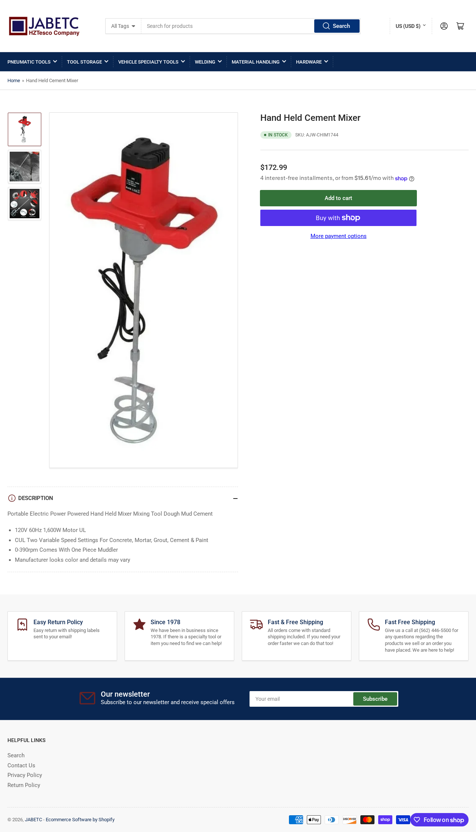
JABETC (33, 819)
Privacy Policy (24, 775)
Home (13, 80)
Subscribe (375, 699)
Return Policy (23, 785)
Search (341, 26)
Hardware (309, 62)
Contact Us (21, 765)
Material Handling (256, 62)
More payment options (339, 236)
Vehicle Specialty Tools (148, 62)
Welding (205, 62)
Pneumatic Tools (29, 62)
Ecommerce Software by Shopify (80, 819)
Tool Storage (84, 62)
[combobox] (251, 26)
